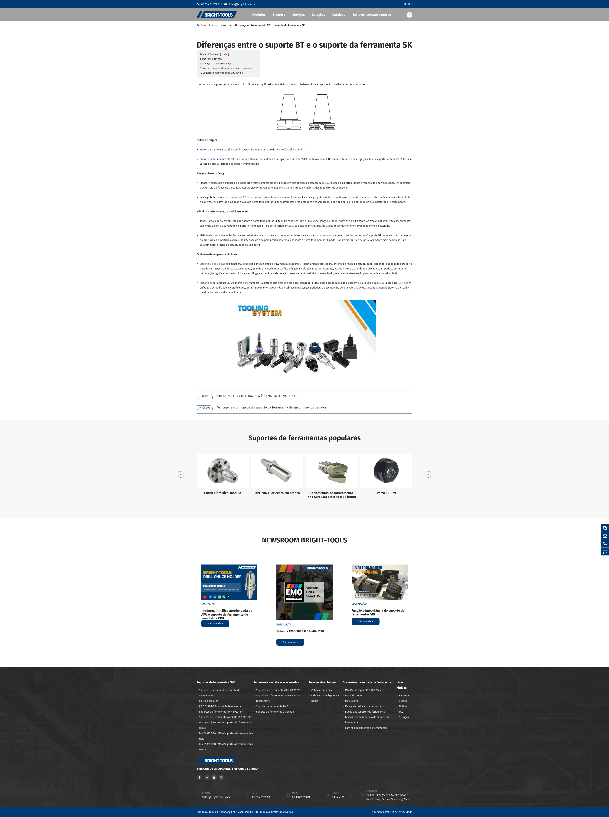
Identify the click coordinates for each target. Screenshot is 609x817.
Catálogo (338, 15)
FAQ (401, 711)
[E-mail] (605, 536)
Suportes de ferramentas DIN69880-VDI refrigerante (278, 698)
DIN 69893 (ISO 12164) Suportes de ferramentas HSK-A (226, 725)
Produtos (259, 15)
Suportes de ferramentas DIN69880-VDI (278, 690)
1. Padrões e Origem (211, 58)
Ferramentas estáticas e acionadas (276, 682)
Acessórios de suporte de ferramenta (367, 682)
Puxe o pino (352, 700)
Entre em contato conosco (372, 15)
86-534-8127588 (208, 4)
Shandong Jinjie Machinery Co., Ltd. (239, 812)
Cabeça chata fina (321, 690)
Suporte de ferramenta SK (215, 159)
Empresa (279, 15)
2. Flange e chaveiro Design (215, 63)
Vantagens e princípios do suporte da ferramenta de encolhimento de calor (271, 407)
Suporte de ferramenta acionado (275, 711)
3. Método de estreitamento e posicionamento (226, 68)
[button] (181, 474)
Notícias (227, 25)
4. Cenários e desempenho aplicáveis (221, 72)
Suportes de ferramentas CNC (216, 682)
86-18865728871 (301, 797)
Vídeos (403, 700)
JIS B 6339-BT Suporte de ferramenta (220, 706)
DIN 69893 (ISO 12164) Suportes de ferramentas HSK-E (226, 747)
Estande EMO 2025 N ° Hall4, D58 (300, 631)
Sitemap (377, 812)
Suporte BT (206, 149)
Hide (224, 54)
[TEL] (605, 544)
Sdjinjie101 (338, 797)
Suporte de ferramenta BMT (272, 706)
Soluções (318, 15)
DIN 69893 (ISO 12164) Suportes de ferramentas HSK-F (226, 736)
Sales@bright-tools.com (240, 4)
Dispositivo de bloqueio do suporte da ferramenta (367, 720)
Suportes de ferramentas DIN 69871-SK (221, 711)
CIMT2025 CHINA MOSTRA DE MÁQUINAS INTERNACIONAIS (257, 396)
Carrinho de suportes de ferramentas (366, 727)
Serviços (298, 15)
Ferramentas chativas (323, 682)
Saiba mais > (215, 623)
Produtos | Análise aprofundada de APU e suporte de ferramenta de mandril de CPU (226, 614)
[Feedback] (605, 551)
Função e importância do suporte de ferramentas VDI (378, 612)
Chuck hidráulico (208, 700)
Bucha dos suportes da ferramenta (365, 711)
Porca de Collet (354, 695)
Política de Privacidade (398, 812)
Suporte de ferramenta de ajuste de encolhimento (219, 693)
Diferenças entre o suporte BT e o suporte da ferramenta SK (270, 25)
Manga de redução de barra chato (364, 706)
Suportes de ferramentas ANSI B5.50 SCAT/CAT (225, 717)
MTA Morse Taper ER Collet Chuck (364, 690)
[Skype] (605, 528)
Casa (203, 25)
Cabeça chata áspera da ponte (325, 698)
